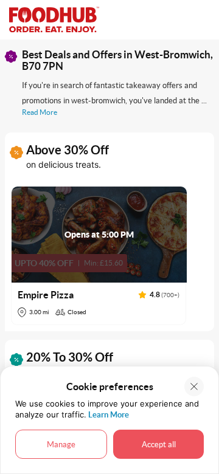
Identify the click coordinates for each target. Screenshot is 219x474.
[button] (99, 255)
